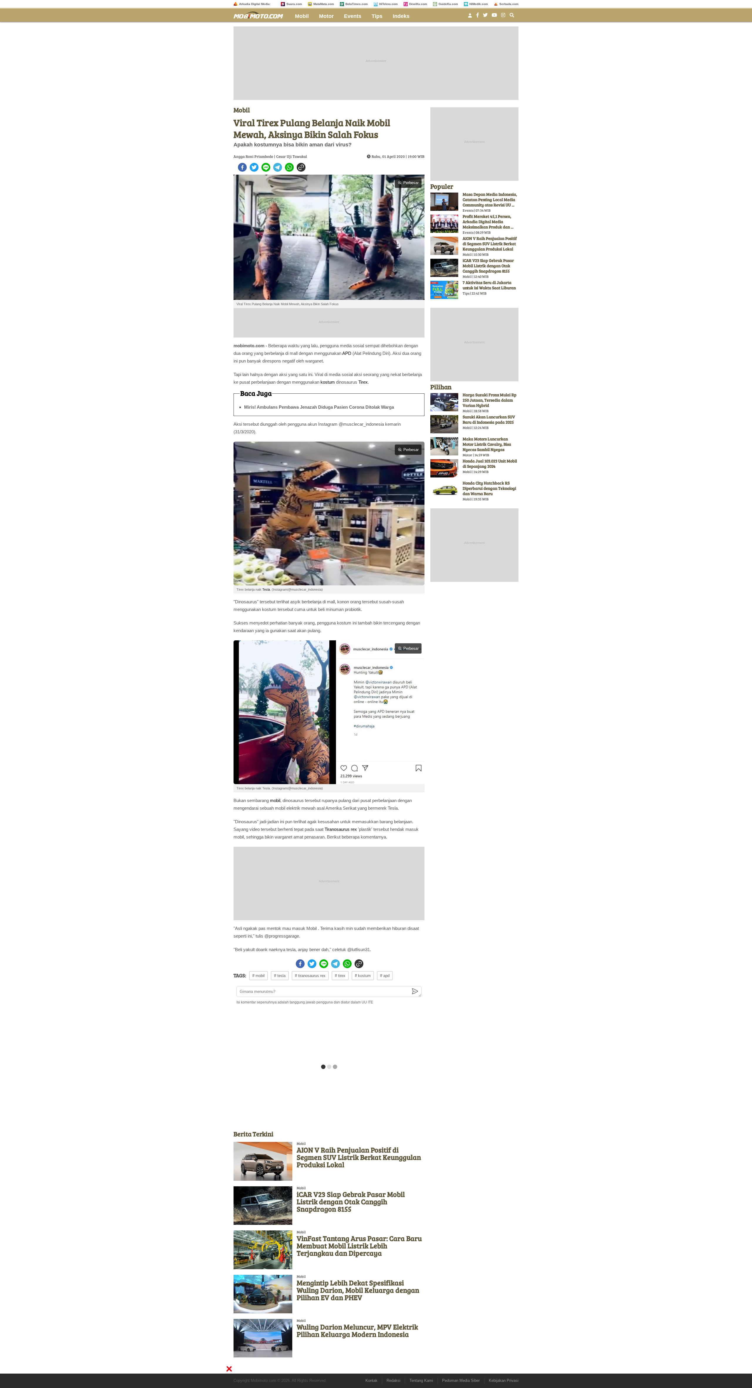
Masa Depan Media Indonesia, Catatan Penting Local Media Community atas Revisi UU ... (490, 199)
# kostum (363, 975)
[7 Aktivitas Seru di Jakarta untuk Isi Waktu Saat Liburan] (444, 290)
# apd (385, 975)
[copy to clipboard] (301, 167)
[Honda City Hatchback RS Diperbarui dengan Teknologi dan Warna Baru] (444, 490)
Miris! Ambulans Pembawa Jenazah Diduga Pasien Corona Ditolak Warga (319, 407)
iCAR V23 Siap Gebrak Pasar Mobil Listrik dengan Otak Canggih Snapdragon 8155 (351, 1201)
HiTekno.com (388, 4)
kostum (327, 382)
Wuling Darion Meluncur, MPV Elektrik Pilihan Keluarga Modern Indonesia (357, 1330)
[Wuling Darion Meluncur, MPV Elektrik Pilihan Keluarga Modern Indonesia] (263, 1338)
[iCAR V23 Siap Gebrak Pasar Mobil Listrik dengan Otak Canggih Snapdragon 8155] (263, 1205)
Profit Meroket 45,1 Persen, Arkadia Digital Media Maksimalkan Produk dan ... (488, 221)
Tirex (363, 382)
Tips (377, 16)
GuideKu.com (448, 4)
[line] (266, 167)
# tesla (280, 975)
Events (352, 16)
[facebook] (242, 167)
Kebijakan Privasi (503, 1380)
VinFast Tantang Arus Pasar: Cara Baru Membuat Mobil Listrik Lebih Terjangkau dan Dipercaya (359, 1245)
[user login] (470, 17)
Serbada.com (508, 4)
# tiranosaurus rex (310, 975)
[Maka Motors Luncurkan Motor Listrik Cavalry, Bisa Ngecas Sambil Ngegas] (444, 446)
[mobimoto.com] (261, 14)
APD (346, 353)
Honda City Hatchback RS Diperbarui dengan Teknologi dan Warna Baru (489, 488)
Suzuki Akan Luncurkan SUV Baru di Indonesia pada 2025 (489, 419)
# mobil (258, 975)
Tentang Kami (421, 1380)
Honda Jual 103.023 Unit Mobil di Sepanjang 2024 (490, 463)
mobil (275, 800)
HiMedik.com (478, 4)
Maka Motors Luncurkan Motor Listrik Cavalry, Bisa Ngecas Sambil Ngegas (487, 444)
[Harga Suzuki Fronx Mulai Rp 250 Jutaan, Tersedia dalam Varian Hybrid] (444, 402)
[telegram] (277, 167)
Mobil (302, 16)
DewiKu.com (418, 4)
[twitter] (254, 167)
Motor (326, 16)
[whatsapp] (289, 167)
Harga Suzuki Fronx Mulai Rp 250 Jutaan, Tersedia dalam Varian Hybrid (489, 400)
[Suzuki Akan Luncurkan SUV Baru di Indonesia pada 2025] (444, 424)
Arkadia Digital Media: (255, 4)
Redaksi (393, 1380)
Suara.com (294, 4)
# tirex (340, 975)
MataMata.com (323, 4)
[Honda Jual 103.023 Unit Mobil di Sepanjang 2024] (444, 468)
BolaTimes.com (356, 4)
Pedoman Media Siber (461, 1380)
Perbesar (411, 183)
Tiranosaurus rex (341, 829)
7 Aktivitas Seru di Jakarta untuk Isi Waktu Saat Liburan (489, 285)
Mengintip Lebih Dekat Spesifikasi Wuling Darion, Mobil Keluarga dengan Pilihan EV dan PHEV (358, 1290)
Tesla (266, 589)
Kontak (371, 1380)
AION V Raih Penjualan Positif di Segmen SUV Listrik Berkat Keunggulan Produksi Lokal (359, 1157)
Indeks (401, 16)
